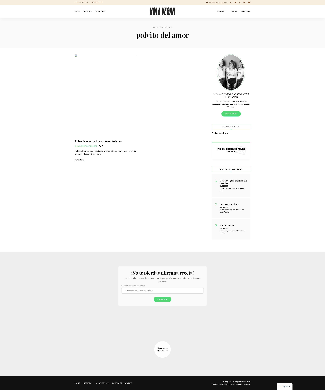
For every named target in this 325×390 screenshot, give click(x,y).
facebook (231, 2)
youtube (249, 2)
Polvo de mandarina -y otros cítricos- (98, 141)
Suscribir (162, 299)
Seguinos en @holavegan (162, 349)
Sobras (93, 146)
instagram (240, 2)
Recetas (85, 146)
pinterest (244, 2)
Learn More (231, 114)
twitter (235, 2)
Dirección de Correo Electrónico (133, 286)
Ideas (77, 146)
